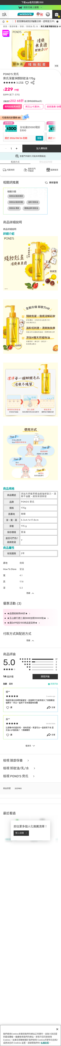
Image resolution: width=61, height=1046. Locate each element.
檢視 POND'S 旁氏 (16, 776)
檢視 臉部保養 (13, 760)
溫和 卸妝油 (33, 202)
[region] (30, 1035)
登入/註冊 (19, 833)
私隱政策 (45, 1043)
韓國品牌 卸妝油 (31, 208)
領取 (39, 138)
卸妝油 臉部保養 (16, 202)
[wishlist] (27, 82)
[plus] (16, 148)
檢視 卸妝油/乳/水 (16, 768)
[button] (56, 14)
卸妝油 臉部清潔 (16, 196)
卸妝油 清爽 (14, 208)
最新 (11, 684)
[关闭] (57, 1029)
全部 (5, 684)
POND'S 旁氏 (11, 74)
